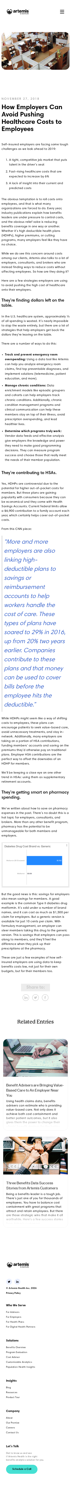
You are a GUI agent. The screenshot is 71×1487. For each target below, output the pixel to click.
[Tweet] (35, 997)
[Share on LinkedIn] (26, 997)
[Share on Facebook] (45, 997)
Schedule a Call (21, 1469)
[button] (62, 12)
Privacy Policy (13, 1293)
